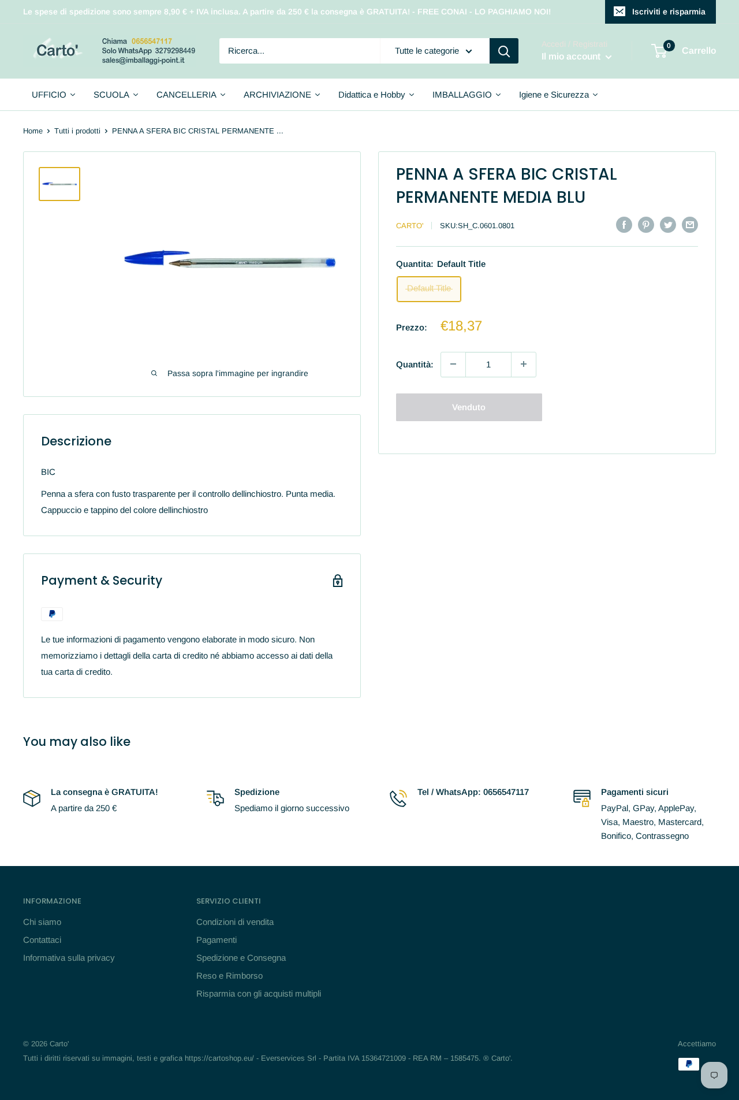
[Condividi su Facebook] (624, 224)
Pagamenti (216, 940)
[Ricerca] (504, 51)
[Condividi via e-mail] (690, 224)
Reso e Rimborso (229, 975)
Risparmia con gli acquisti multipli (258, 993)
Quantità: (415, 364)
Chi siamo (42, 922)
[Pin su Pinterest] (646, 224)
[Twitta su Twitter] (668, 224)
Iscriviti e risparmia (669, 11)
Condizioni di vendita (235, 922)
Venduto (469, 406)
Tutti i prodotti (77, 131)
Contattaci (42, 940)
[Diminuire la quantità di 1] (453, 364)
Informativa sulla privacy (69, 957)
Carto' (409, 225)
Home (33, 131)
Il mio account (572, 57)
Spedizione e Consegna (241, 957)
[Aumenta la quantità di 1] (524, 364)
